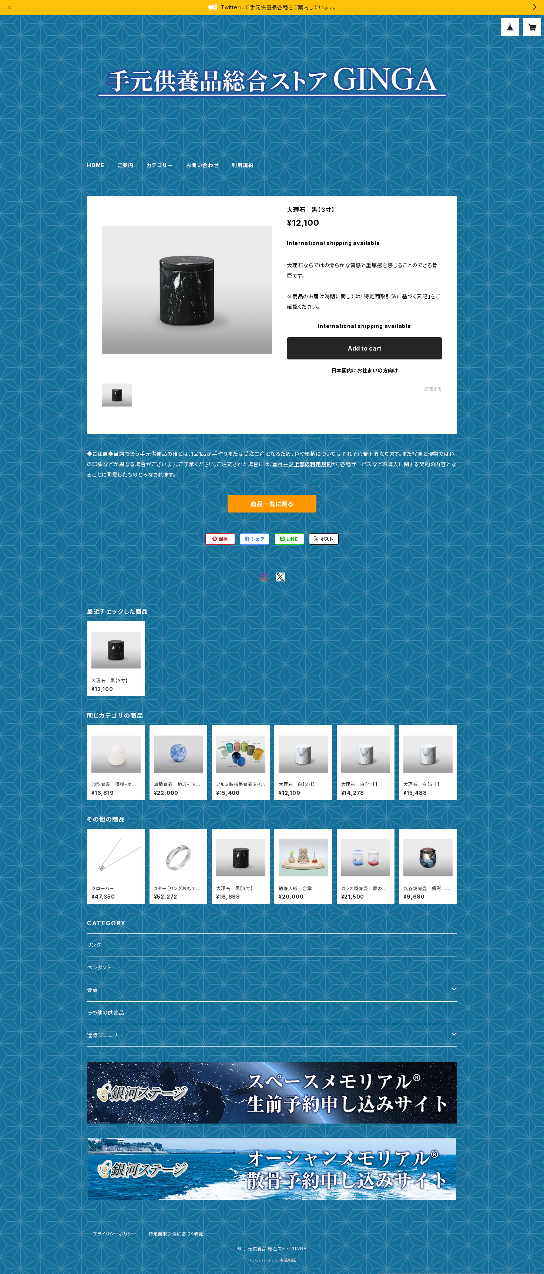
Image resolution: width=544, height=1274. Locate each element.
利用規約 (242, 165)
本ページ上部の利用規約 (302, 464)
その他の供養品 (105, 1012)
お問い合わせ (202, 165)
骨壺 (92, 990)
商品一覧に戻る (272, 504)
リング (94, 945)
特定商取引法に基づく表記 (176, 1234)
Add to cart (365, 348)
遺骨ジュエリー (105, 1035)
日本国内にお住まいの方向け (364, 370)
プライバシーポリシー (115, 1234)
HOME (95, 165)
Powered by (263, 1260)
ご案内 (125, 165)
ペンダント (99, 967)
